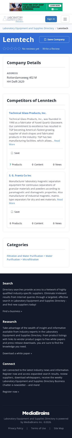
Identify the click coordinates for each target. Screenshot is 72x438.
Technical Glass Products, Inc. (27, 113)
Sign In (51, 18)
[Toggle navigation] (65, 19)
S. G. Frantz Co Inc (20, 175)
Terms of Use (38, 428)
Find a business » (12, 311)
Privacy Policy (15, 428)
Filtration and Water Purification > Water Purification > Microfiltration (29, 257)
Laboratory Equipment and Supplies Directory (28, 28)
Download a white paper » (17, 353)
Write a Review (51, 48)
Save (17, 153)
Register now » (11, 391)
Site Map (59, 428)
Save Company (56, 39)
